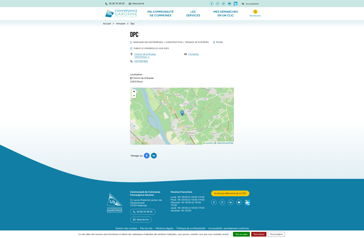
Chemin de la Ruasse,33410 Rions (145, 55)
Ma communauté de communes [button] (160, 13)
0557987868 (141, 61)
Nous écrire (143, 219)
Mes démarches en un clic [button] (225, 13)
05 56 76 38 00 (144, 211)
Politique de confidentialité (191, 228)
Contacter (193, 54)
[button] (115, 3)
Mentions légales (164, 228)
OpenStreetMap (225, 143)
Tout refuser (258, 234)
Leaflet (209, 143)
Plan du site (146, 228)
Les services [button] (193, 13)
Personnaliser (276, 234)
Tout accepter (241, 234)
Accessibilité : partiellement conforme (228, 228)
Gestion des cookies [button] (126, 228)
